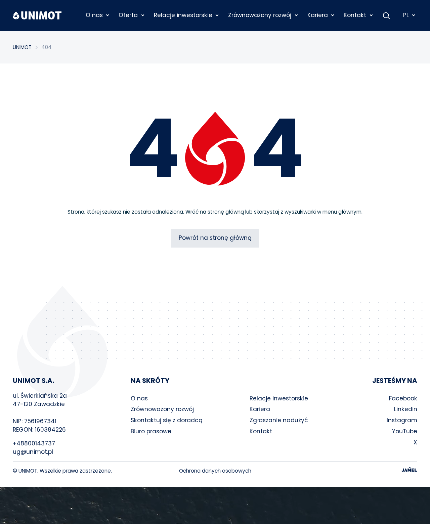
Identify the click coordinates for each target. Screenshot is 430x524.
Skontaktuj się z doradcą (167, 420)
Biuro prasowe (151, 431)
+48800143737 (34, 443)
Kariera (260, 409)
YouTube (404, 431)
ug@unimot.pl (33, 452)
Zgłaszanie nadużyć (279, 420)
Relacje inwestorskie (279, 398)
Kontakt (261, 431)
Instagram (402, 420)
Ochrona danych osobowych (215, 470)
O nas (139, 398)
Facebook (403, 398)
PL (406, 15)
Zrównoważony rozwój (162, 409)
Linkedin (405, 409)
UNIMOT (22, 47)
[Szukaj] (386, 15)
